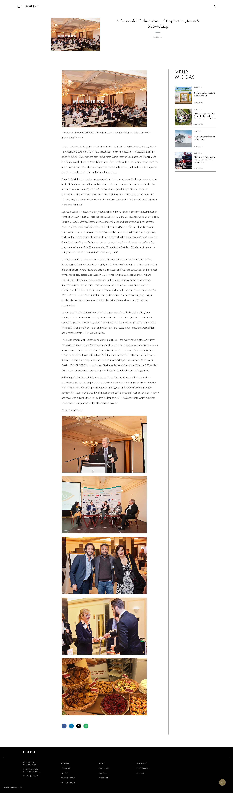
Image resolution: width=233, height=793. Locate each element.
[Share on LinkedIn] (71, 726)
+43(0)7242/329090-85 (32, 771)
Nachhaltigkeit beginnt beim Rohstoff (204, 94)
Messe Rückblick (143, 768)
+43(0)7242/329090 (31, 769)
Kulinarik (102, 773)
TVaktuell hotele (68, 778)
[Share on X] (78, 726)
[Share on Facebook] (64, 726)
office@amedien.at (32, 776)
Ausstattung (104, 768)
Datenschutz (66, 768)
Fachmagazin (142, 763)
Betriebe (198, 87)
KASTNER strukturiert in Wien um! (204, 138)
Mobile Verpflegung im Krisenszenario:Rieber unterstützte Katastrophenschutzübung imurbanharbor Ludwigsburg (205, 160)
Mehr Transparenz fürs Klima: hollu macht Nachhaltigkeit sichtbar (204, 116)
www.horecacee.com (72, 409)
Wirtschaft (103, 778)
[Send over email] (85, 726)
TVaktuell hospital (68, 783)
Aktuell (102, 763)
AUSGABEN (140, 773)
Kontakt (64, 773)
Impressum (65, 763)
